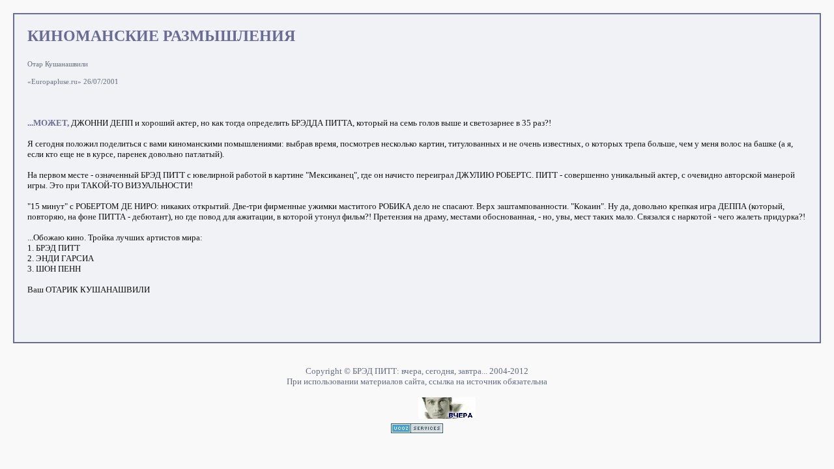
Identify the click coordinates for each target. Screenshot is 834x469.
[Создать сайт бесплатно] (417, 429)
